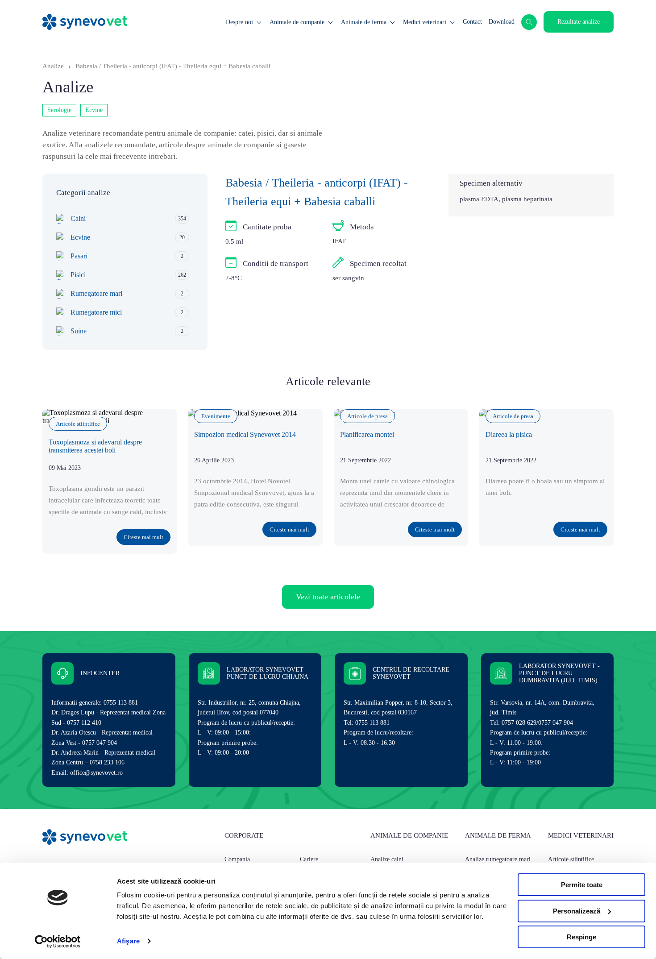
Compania (237, 859)
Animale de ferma (363, 22)
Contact (472, 21)
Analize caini (386, 859)
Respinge (581, 937)
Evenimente (215, 416)
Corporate (243, 835)
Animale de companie (297, 22)
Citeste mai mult (143, 537)
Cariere (309, 859)
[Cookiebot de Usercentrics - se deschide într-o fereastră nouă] (58, 941)
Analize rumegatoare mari (498, 859)
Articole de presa (367, 416)
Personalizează (576, 911)
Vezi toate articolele (328, 596)
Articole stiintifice (78, 423)
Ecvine (94, 110)
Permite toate (581, 884)
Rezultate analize (578, 21)
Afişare (128, 941)
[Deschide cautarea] (529, 22)
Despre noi (239, 22)
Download (502, 21)
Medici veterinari (424, 22)
